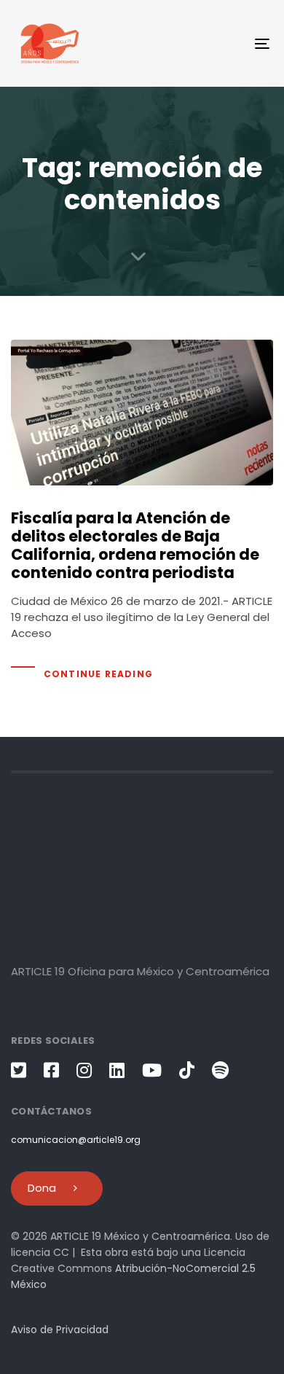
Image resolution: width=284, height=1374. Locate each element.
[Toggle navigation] (226, 43)
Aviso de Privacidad (60, 1329)
